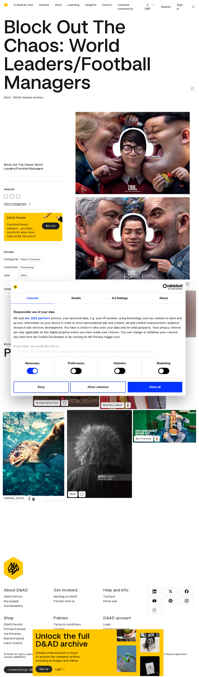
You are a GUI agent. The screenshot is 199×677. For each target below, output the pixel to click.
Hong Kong (27, 267)
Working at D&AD (65, 596)
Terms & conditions (67, 624)
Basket (166, 6)
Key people (11, 601)
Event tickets (13, 643)
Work (58, 4)
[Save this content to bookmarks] (192, 89)
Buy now (51, 225)
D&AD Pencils (13, 624)
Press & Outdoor (30, 259)
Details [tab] (76, 298)
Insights (90, 4)
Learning (73, 4)
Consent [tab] (32, 298)
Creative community (125, 6)
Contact (109, 596)
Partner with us (64, 601)
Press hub (110, 601)
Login (107, 624)
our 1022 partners (37, 318)
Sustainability (13, 605)
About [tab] (163, 298)
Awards (44, 4)
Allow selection (98, 387)
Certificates (12, 633)
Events (107, 4)
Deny (41, 387)
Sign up (43, 669)
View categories (15, 203)
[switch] (76, 371)
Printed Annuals (15, 629)
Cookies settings (18, 669)
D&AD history (13, 596)
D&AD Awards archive (28, 97)
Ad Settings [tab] (120, 298)
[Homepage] (6, 5)
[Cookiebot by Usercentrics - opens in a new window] (166, 287)
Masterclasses (14, 638)
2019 (23, 275)
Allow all (155, 387)
